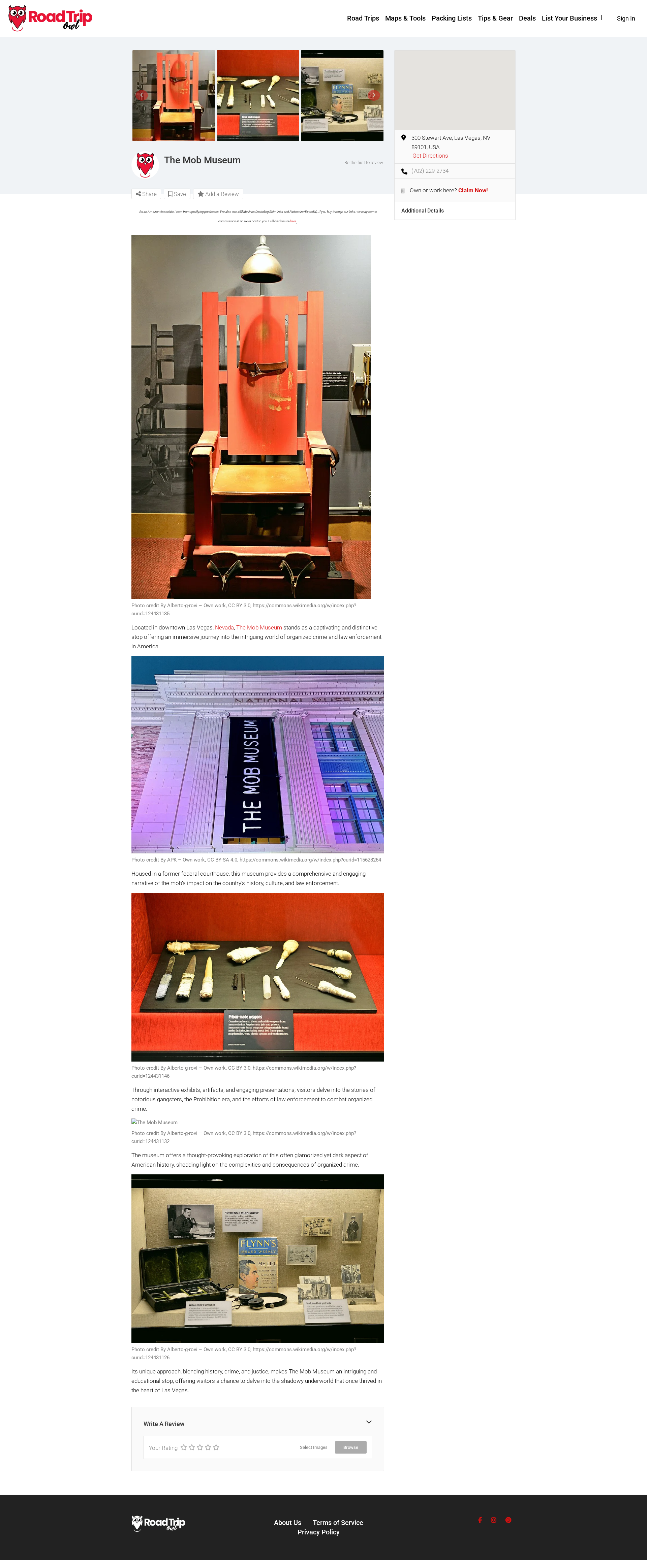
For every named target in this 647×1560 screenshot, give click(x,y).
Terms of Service (338, 1523)
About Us (287, 1523)
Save (179, 194)
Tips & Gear (495, 18)
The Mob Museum (259, 627)
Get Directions (430, 155)
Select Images (314, 1447)
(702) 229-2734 (430, 170)
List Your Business (569, 18)
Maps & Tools (405, 18)
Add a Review (221, 194)
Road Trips (363, 18)
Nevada (224, 627)
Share (149, 194)
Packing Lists (452, 18)
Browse (350, 1447)
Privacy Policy (319, 1532)
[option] (173, 95)
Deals (527, 18)
